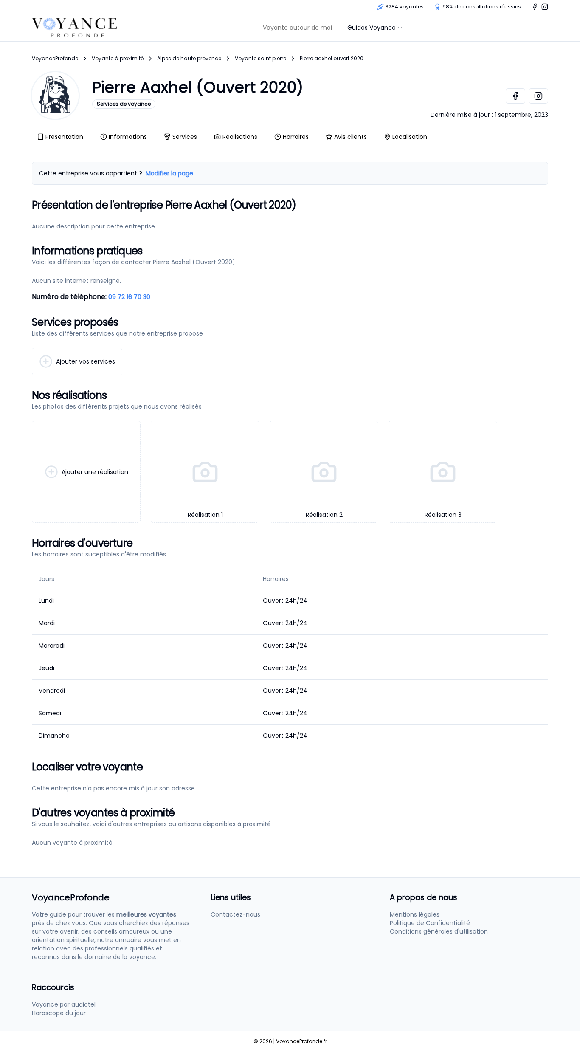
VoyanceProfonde (55, 58)
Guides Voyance (371, 27)
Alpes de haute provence (189, 58)
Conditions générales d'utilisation (439, 931)
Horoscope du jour (59, 1013)
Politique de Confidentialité (430, 923)
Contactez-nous (235, 914)
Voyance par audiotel (64, 1004)
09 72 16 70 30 (129, 297)
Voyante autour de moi (297, 27)
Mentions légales (414, 914)
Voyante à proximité (118, 58)
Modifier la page (169, 173)
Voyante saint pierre (260, 58)
